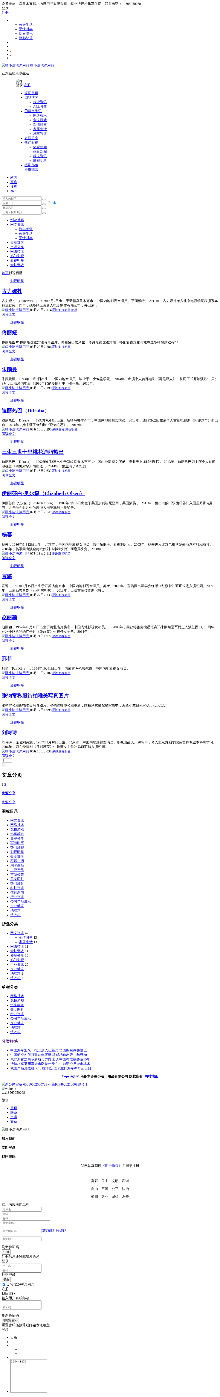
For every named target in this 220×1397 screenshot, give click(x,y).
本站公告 (17, 874)
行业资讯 (40, 102)
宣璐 (7, 576)
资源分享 (17, 838)
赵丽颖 (9, 617)
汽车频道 (40, 133)
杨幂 (7, 535)
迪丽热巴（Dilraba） (26, 410)
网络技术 (40, 115)
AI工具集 (40, 106)
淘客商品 (17, 865)
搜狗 (13, 186)
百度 (13, 182)
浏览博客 (17, 220)
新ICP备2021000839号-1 (69, 1084)
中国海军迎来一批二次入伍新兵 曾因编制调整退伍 (48, 1050)
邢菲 (7, 658)
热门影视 (17, 256)
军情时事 (26, 29)
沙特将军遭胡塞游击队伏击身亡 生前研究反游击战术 (50, 1064)
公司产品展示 (20, 901)
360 (12, 191)
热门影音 (17, 883)
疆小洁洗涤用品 (41, 65)
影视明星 (40, 160)
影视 (61, 429)
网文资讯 (26, 33)
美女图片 (17, 879)
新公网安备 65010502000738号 (28, 1084)
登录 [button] (5, 8)
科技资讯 (40, 156)
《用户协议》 (111, 1165)
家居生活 (26, 24)
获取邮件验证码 (54, 1230)
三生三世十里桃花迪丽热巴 (33, 452)
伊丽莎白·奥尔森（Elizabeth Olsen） (43, 493)
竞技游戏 (40, 120)
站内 (13, 177)
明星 (74, 310)
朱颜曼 (9, 369)
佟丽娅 (9, 332)
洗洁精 (15, 910)
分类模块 (10, 1041)
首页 (5, 273)
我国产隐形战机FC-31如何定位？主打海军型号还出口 (50, 1068)
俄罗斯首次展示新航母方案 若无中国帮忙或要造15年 (50, 1059)
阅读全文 (8, 314)
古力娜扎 (12, 291)
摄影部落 (26, 38)
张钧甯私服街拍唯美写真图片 (35, 695)
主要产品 (17, 870)
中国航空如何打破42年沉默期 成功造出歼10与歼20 (48, 1055)
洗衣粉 (15, 915)
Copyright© (70, 1076)
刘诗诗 (9, 732)
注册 (5, 13)
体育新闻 (40, 149)
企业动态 (17, 906)
